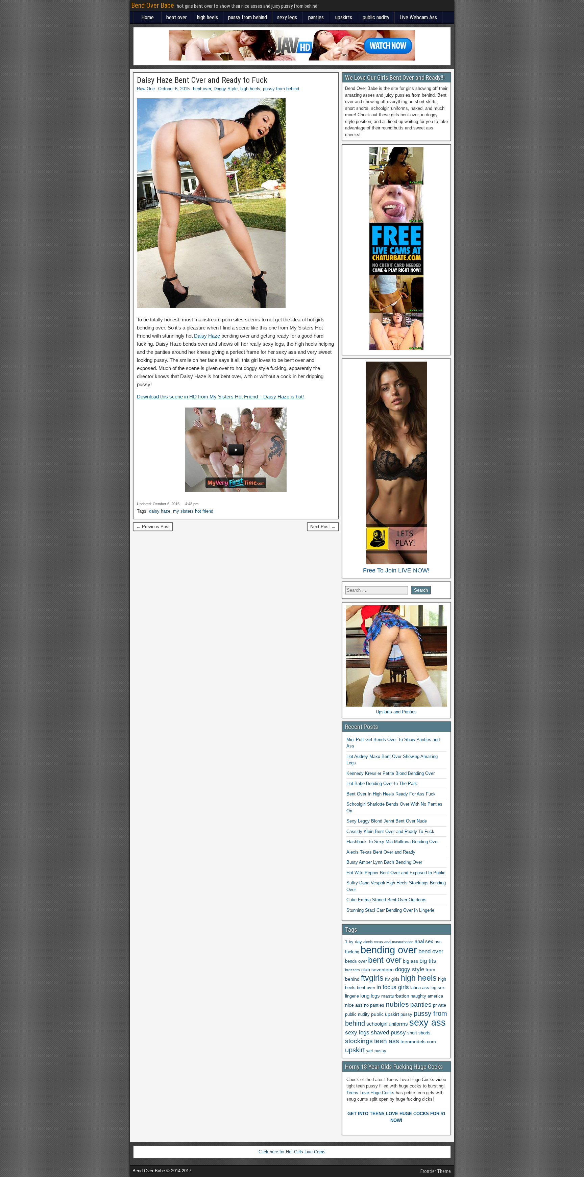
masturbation (395, 996)
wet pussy (376, 1051)
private (439, 1005)
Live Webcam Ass (418, 17)
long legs (370, 996)
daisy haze (159, 511)
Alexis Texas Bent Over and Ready (380, 852)
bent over (176, 17)
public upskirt (385, 1014)
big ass (410, 961)
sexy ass (427, 1022)
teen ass (386, 1041)
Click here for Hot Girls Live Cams (292, 1151)
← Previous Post (153, 526)
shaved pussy (388, 1032)
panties (316, 17)
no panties (374, 1005)
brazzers (352, 970)
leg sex (438, 987)
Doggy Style (226, 88)
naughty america (427, 996)
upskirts (343, 17)
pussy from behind (247, 17)
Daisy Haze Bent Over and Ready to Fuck (202, 80)
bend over (430, 951)
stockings (359, 1041)
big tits (427, 961)
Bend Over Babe (152, 5)
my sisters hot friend (193, 511)
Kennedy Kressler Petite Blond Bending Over (390, 773)
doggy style (409, 969)
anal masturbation (398, 942)
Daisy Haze (207, 336)
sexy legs (287, 17)
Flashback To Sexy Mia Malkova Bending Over (392, 841)
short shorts (419, 1033)
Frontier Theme (435, 1171)
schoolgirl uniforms (387, 1024)
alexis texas (373, 942)
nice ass (354, 1005)
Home (147, 17)
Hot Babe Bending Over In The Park (381, 783)
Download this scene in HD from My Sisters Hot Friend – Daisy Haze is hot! (220, 396)
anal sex (424, 941)
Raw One (146, 88)
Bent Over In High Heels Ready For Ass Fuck (391, 793)
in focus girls (392, 987)
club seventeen (377, 969)
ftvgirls (372, 978)
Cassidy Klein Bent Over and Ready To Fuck (390, 831)
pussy (406, 1014)
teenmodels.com (418, 1041)
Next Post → (323, 526)
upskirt (355, 1050)
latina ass (419, 987)
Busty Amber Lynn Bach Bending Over (384, 862)
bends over (356, 961)
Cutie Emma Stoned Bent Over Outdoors (386, 899)
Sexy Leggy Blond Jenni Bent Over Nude (386, 821)
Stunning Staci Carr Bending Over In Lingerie (390, 910)
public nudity (376, 17)
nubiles (397, 1004)
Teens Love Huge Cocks (370, 1092)
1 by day (353, 941)
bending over (389, 949)
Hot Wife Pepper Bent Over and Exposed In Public (395, 872)
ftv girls (392, 979)
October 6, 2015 (174, 88)
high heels (207, 17)
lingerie (352, 996)
